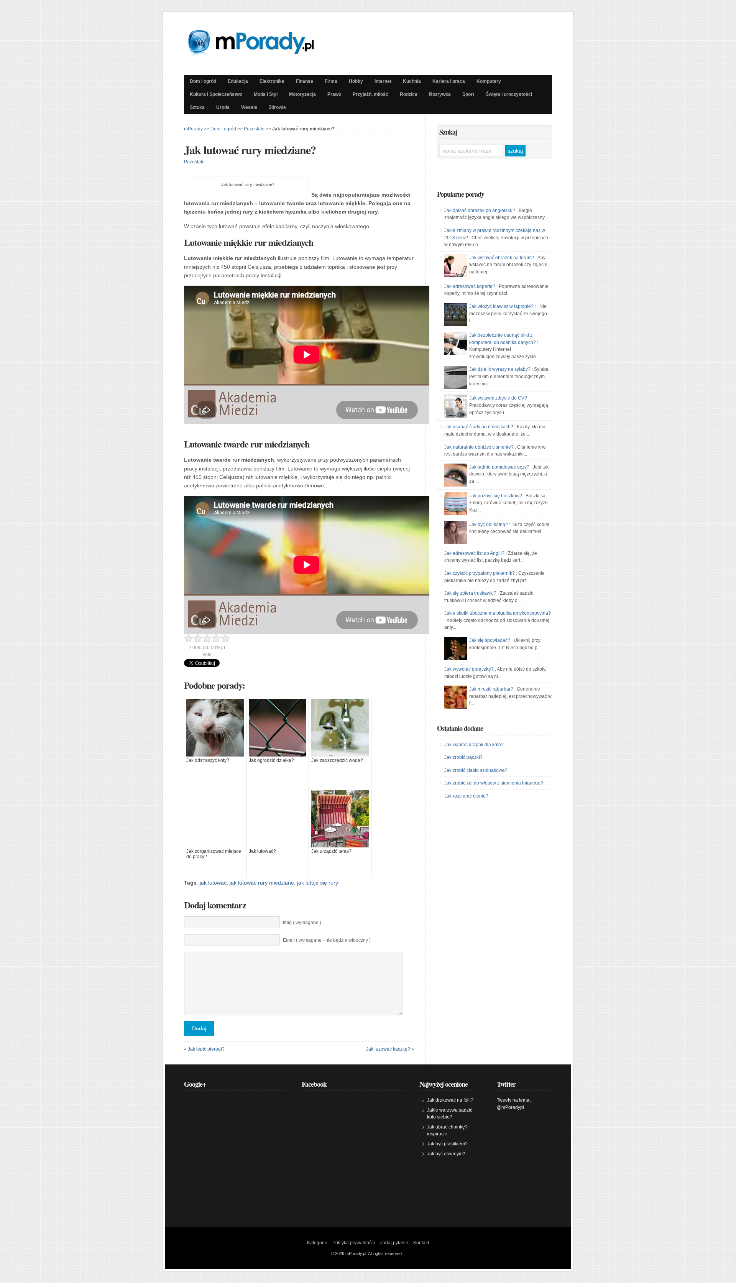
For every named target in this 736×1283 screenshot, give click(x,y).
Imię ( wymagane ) (302, 922)
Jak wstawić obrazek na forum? (501, 257)
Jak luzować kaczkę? (388, 1049)
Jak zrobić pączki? (463, 757)
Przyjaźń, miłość (370, 94)
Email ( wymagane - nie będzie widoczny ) (327, 940)
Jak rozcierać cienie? (466, 796)
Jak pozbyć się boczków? (495, 495)
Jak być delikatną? (488, 524)
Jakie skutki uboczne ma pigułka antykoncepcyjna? (497, 613)
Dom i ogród (203, 81)
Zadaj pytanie (394, 1242)
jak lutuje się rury (317, 883)
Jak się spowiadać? (489, 640)
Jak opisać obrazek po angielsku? (479, 210)
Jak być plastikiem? (447, 1143)
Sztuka (197, 107)
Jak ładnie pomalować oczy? (499, 467)
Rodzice (408, 94)
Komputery (488, 81)
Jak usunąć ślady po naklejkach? (478, 426)
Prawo (334, 94)
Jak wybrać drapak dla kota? (474, 744)
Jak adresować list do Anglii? (474, 553)
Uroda (223, 107)
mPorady (193, 129)
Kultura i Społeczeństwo (216, 94)
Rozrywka (440, 94)
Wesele (249, 107)
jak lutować (213, 883)
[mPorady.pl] (258, 54)
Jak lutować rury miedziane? (250, 149)
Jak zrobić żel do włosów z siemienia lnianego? (493, 783)
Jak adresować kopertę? (469, 286)
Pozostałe (254, 129)
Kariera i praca (448, 81)
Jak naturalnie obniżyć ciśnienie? (479, 447)
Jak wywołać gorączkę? (469, 669)
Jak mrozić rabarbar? (491, 689)
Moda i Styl (266, 94)
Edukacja (238, 81)
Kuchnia (412, 81)
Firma (331, 81)
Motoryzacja (302, 94)
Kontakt (421, 1242)
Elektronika (272, 81)
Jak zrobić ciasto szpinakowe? (476, 770)
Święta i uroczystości (509, 94)
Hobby (356, 81)
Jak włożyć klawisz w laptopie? (501, 306)
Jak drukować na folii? (450, 1100)
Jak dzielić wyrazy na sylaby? (500, 369)
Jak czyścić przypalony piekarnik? (479, 573)
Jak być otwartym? (446, 1153)
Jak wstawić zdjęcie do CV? (498, 398)
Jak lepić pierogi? (206, 1049)
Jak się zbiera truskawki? (470, 593)
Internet (383, 81)
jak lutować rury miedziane (262, 883)
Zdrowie (277, 107)
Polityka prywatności (353, 1242)
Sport (468, 94)
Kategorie (317, 1242)
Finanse (304, 81)
